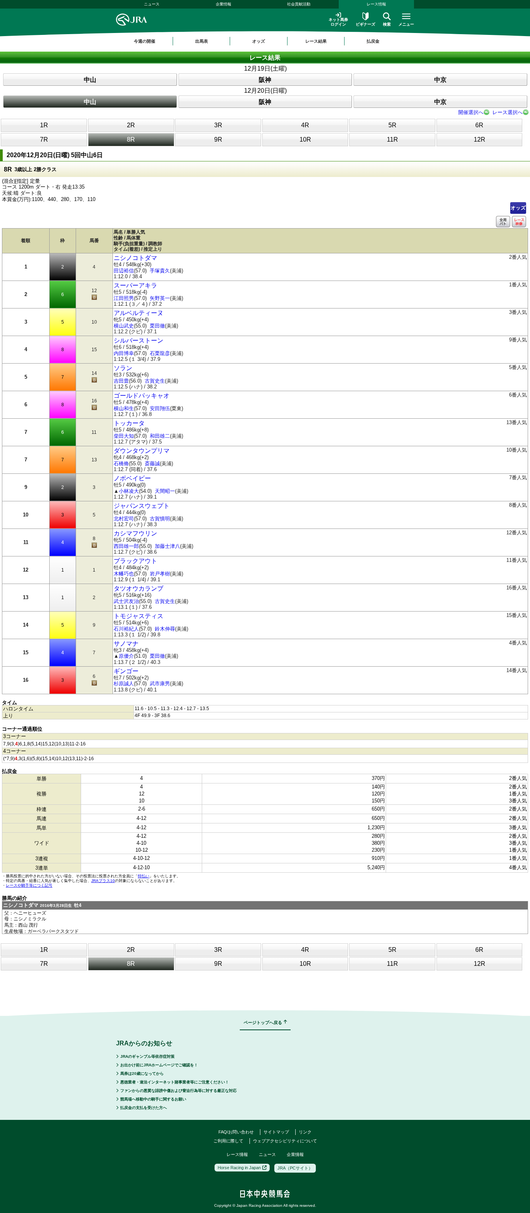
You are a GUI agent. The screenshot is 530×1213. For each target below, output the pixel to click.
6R (479, 125)
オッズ (518, 208)
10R (305, 139)
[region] (265, 41)
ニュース (151, 4)
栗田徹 (157, 326)
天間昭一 (165, 491)
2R (131, 125)
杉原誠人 (124, 683)
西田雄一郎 (126, 546)
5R (392, 125)
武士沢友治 (126, 601)
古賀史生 (155, 381)
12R (479, 139)
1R (44, 125)
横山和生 (124, 408)
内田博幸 (124, 353)
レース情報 (376, 4)
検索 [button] (387, 24)
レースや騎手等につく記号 (29, 885)
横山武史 (124, 326)
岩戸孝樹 (160, 574)
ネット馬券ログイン (338, 21)
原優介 (126, 656)
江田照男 (124, 298)
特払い (143, 876)
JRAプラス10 (103, 881)
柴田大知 (124, 436)
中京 (440, 79)
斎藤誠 (152, 463)
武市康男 (160, 683)
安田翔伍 (160, 408)
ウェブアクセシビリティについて (285, 1140)
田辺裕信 (124, 271)
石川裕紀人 (126, 629)
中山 (90, 79)
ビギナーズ (365, 24)
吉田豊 (121, 381)
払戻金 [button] (373, 41)
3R (218, 125)
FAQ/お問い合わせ (236, 1132)
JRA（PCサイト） (295, 1168)
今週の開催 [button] (144, 41)
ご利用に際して (228, 1140)
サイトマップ (276, 1132)
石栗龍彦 (160, 353)
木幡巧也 (124, 574)
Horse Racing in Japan (239, 1167)
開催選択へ (470, 112)
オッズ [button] (258, 41)
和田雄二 (160, 436)
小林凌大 (129, 491)
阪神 (265, 79)
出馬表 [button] (201, 41)
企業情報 (223, 4)
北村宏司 (124, 519)
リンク (305, 1132)
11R (392, 139)
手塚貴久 (160, 271)
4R (305, 125)
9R (218, 139)
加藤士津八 (167, 546)
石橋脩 (121, 463)
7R (44, 139)
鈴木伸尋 (165, 629)
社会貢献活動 (298, 4)
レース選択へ (507, 112)
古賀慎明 (160, 519)
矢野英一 (160, 298)
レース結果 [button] (316, 41)
